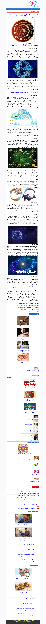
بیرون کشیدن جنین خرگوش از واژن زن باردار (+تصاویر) (23, 351)
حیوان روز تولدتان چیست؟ (34, 474)
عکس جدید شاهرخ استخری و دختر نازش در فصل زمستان (25, 556)
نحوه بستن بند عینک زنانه (29, 426)
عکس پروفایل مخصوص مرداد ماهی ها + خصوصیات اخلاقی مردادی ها (28, 439)
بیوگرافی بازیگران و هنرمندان (32, 511)
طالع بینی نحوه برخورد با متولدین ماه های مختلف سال (22, 92)
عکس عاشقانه (20, 9)
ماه (34, 50)
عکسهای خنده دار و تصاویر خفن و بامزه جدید (23, 579)
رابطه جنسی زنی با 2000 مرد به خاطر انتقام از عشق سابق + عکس (27, 489)
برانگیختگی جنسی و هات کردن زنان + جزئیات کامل (23, 363)
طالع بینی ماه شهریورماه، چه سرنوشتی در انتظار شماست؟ (28, 303)
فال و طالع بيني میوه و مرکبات (34, 459)
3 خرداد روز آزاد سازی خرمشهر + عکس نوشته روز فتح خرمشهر (28, 499)
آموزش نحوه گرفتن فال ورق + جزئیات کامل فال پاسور (29, 309)
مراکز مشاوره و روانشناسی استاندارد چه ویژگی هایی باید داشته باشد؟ (27, 504)
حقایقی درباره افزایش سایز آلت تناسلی (23, 338)
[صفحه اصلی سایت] (38, 9)
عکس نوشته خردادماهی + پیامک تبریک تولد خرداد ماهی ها (28, 493)
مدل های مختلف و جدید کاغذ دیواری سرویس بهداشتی (25, 608)
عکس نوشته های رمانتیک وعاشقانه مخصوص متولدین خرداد (28, 491)
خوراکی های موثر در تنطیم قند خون (28, 603)
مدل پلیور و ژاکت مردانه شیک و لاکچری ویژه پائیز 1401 (25, 613)
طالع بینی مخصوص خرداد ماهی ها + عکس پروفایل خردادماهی (27, 305)
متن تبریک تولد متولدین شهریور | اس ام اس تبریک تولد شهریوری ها (29, 411)
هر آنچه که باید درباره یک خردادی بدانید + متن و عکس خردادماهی (27, 497)
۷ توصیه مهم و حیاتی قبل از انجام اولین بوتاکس (26, 598)
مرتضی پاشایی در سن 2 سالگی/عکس (28, 552)
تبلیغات (26, 9)
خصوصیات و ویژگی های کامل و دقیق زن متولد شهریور (30, 400)
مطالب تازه (30, 9)
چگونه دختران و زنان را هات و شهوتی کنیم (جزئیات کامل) (23, 326)
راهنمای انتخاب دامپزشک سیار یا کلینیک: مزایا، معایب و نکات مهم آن (27, 502)
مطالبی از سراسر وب (34, 565)
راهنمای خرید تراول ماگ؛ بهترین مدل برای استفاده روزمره (28, 424)
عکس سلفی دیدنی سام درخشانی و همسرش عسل (23, 525)
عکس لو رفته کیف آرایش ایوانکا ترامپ (28, 606)
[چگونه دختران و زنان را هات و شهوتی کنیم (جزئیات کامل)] (23, 320)
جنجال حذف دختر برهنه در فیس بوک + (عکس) (26, 601)
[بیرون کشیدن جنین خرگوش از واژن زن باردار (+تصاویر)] (23, 344)
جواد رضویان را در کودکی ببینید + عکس (28, 544)
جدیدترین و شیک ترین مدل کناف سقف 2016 (27, 610)
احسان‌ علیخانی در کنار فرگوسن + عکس (28, 547)
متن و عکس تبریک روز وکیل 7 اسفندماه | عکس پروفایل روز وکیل (27, 508)
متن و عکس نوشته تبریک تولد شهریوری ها (30, 388)
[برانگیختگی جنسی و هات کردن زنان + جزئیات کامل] (23, 357)
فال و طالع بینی (34, 17)
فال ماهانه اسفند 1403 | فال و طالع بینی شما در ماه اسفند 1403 (23, 15)
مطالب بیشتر (9, 377)
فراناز (37, 17)
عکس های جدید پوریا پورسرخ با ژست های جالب (26, 554)
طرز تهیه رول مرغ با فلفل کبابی (23, 592)
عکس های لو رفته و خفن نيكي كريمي (28, 559)
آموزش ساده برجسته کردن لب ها (28, 615)
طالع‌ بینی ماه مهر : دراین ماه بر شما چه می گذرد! (23, 453)
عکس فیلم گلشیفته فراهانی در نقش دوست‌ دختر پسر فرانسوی (23, 539)
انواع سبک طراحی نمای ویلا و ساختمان (32, 506)
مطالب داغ (35, 9)
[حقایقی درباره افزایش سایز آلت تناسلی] (23, 332)
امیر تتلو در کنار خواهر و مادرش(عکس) (28, 549)
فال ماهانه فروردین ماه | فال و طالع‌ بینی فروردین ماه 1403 (28, 311)
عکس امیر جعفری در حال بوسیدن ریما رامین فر (26, 561)
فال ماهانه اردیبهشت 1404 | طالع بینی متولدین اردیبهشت (28, 307)
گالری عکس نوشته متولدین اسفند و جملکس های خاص (22, 287)
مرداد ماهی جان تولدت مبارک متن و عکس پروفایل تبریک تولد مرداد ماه (28, 432)
